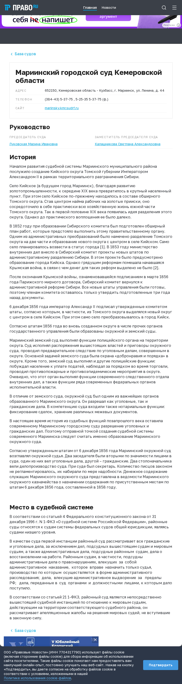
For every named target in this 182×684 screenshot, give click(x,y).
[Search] (164, 7)
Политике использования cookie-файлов (37, 678)
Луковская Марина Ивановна (33, 144)
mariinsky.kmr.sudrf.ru (62, 108)
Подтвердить (161, 665)
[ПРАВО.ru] (21, 7)
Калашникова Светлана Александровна (127, 144)
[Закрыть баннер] (95, 639)
